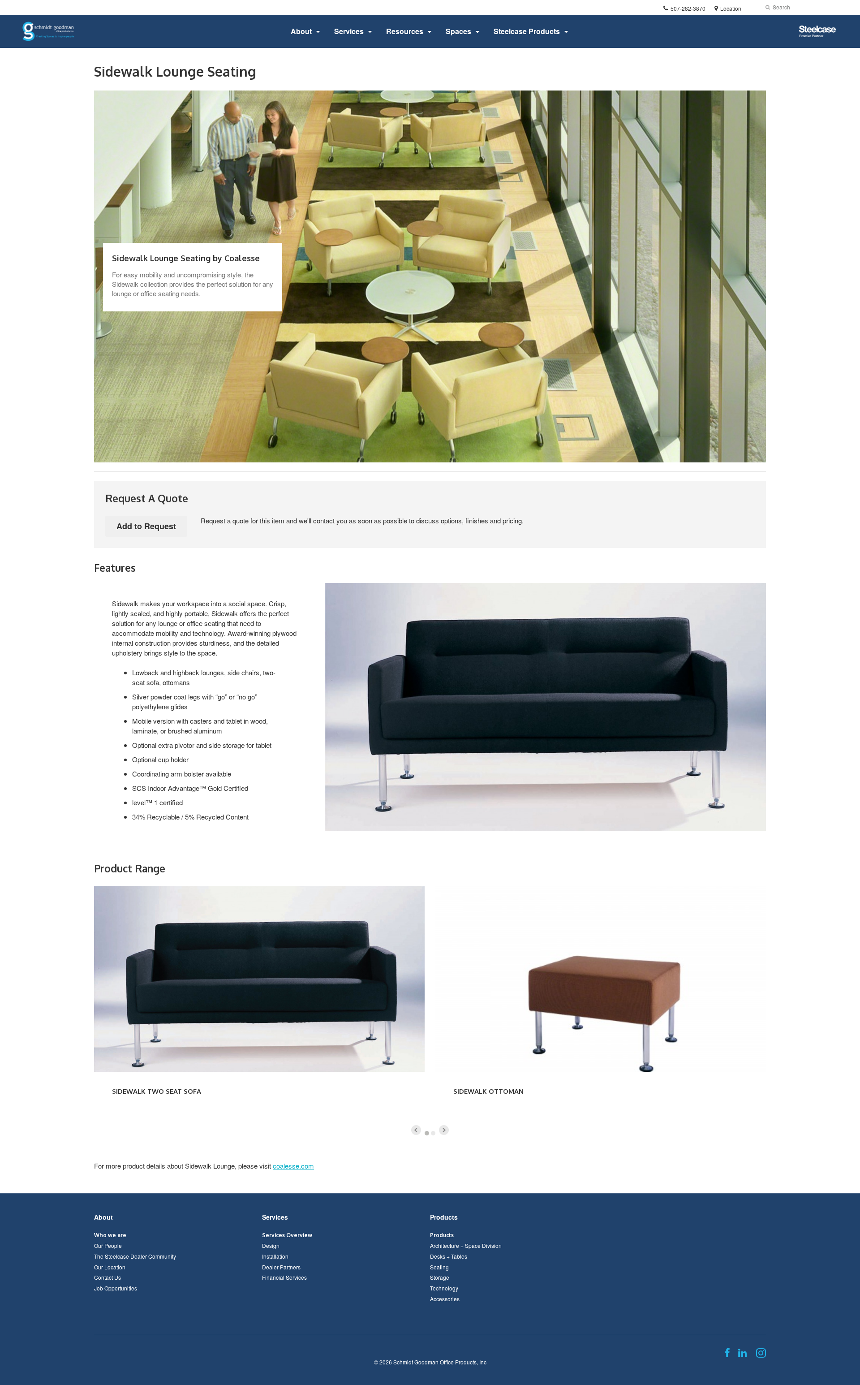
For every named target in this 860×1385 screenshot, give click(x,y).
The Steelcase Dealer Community (135, 1256)
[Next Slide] (444, 1130)
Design (271, 1245)
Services (349, 31)
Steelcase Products (527, 31)
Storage (439, 1277)
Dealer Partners (281, 1267)
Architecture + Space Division (466, 1245)
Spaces (458, 31)
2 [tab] (433, 1133)
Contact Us (107, 1277)
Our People (108, 1245)
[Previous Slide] (416, 1130)
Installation (275, 1256)
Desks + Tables (448, 1256)
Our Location (109, 1267)
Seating (439, 1267)
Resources (404, 31)
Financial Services (284, 1277)
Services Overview (287, 1235)
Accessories (445, 1299)
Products (444, 1216)
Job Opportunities (115, 1288)
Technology (444, 1288)
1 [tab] (427, 1133)
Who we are (110, 1235)
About (301, 31)
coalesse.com (293, 1165)
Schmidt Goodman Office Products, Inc (439, 1362)
